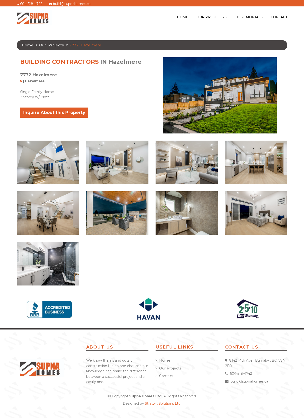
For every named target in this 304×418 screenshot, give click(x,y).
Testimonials (249, 17)
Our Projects (210, 17)
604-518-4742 (30, 4)
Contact (279, 17)
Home (182, 17)
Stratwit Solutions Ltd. (163, 403)
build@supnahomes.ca (71, 4)
